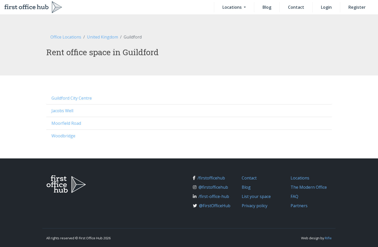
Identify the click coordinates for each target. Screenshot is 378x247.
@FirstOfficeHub (214, 205)
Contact (296, 7)
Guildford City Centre (71, 98)
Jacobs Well (62, 110)
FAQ (294, 196)
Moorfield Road (66, 123)
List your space (256, 196)
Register (357, 7)
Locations (232, 7)
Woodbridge (63, 136)
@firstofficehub (213, 187)
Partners (299, 205)
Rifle (328, 238)
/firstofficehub (211, 178)
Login (326, 7)
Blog (267, 7)
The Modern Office (309, 187)
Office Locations (65, 37)
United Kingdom (102, 37)
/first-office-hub (214, 196)
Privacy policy (254, 205)
